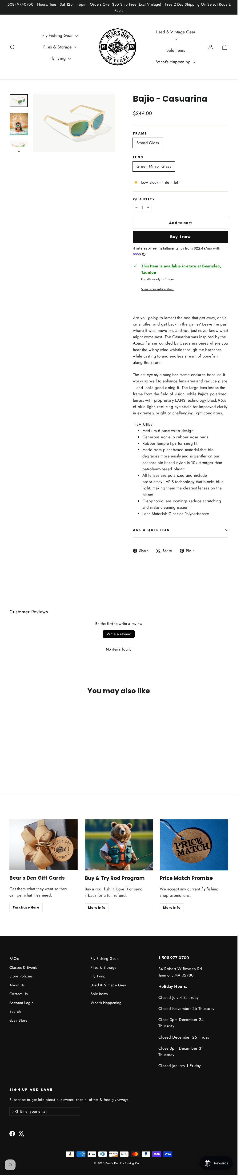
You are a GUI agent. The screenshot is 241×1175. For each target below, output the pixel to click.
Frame (140, 133)
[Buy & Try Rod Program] (119, 844)
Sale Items (175, 50)
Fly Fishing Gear (58, 35)
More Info (96, 907)
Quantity (144, 199)
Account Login (21, 1002)
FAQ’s (14, 958)
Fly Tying (58, 58)
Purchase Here (26, 907)
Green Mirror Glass (154, 166)
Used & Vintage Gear (175, 32)
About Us (16, 985)
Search (15, 1011)
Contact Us (18, 993)
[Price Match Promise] (194, 844)
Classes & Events (23, 967)
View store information (157, 289)
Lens (138, 157)
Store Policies (20, 976)
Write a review (119, 634)
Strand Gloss (148, 143)
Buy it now (180, 236)
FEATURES (143, 424)
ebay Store (18, 1020)
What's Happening (174, 62)
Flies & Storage (58, 47)
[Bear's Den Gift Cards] (43, 844)
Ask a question (151, 530)
